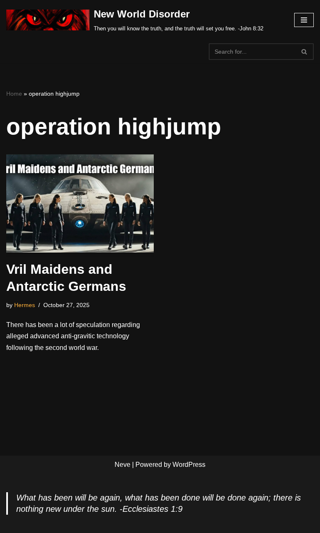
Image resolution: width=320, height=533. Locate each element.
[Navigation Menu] (304, 20)
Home (14, 93)
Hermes (24, 305)
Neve (122, 464)
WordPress (188, 464)
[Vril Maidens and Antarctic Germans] (80, 203)
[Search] (304, 51)
